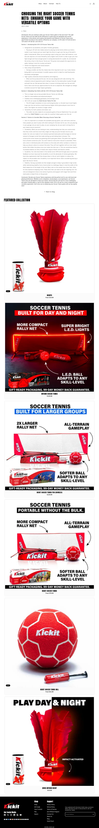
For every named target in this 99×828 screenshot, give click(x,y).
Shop (35, 804)
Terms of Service (52, 809)
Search (36, 814)
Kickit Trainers (35, 114)
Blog (48, 819)
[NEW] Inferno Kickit (49, 788)
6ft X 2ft (58, 180)
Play (35, 812)
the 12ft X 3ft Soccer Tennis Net (53, 91)
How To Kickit (38, 809)
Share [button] (24, 31)
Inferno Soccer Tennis (49, 394)
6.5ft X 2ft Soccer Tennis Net (45, 44)
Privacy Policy (51, 804)
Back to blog (50, 192)
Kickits (49, 295)
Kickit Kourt (50, 821)
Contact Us (50, 814)
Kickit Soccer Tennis (49, 591)
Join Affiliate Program (53, 812)
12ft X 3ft (56, 182)
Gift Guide (37, 807)
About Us (49, 816)
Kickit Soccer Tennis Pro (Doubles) (49, 492)
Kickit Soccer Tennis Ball (49, 689)
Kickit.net (51, 827)
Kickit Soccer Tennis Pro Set (47, 101)
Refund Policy (51, 807)
